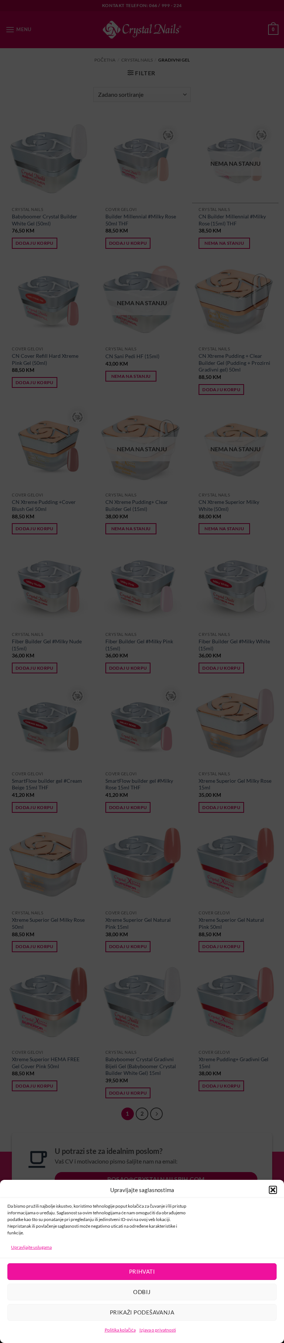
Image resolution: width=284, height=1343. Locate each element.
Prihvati (142, 1271)
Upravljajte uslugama (31, 1247)
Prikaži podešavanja (142, 1312)
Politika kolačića (120, 1330)
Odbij (142, 1291)
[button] (273, 1190)
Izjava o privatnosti (157, 1330)
